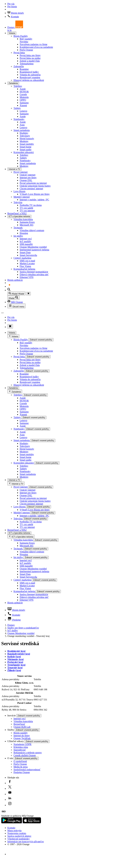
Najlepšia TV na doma (31, 205)
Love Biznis (19, 191)
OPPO (23, 100)
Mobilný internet (22, 197)
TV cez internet (27, 210)
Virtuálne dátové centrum (32, 230)
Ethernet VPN (26, 277)
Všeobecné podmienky (18, 838)
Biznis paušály (21, 733)
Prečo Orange (26, 50)
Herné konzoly (27, 138)
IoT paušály (25, 241)
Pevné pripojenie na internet (33, 183)
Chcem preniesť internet (31, 188)
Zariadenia (13, 83)
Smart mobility (27, 144)
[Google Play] (12, 822)
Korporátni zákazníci (24, 152)
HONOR (24, 91)
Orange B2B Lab (22, 727)
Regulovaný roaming (30, 77)
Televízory (25, 135)
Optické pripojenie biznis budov (35, 186)
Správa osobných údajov (19, 836)
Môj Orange (16, 302)
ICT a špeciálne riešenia (19, 216)
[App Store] (32, 822)
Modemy (24, 141)
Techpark (18, 227)
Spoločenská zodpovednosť (27, 769)
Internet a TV (14, 169)
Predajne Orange (22, 772)
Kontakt (14, 16)
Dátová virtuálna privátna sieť (34, 274)
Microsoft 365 (26, 225)
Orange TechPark (22, 738)
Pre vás (10, 3)
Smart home (25, 146)
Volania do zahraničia (30, 74)
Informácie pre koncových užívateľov (25, 841)
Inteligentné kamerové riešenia (34, 249)
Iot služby (18, 236)
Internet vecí (26, 238)
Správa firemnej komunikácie (34, 271)
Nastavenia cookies (16, 833)
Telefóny (18, 86)
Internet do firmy (22, 735)
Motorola (24, 97)
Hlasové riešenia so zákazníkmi (29, 80)
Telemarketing (26, 63)
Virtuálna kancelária (23, 219)
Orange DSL (26, 180)
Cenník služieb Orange (25, 755)
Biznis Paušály (21, 36)
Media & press (21, 767)
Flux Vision (25, 266)
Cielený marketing (22, 258)
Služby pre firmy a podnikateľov (23, 627)
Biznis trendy (17, 13)
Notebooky (19, 119)
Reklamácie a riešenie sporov (28, 752)
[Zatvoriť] (28, 293)
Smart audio (25, 149)
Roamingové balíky (29, 72)
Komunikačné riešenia (24, 269)
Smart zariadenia (22, 130)
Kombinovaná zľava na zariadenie (36, 47)
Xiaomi (23, 105)
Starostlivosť (20, 750)
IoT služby (12, 630)
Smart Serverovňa (28, 255)
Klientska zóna (21, 747)
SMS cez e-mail (27, 260)
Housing (24, 233)
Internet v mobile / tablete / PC (34, 199)
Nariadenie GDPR (22, 744)
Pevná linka (19, 52)
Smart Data (25, 252)
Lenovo (23, 111)
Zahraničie (19, 66)
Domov (11, 625)
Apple (23, 89)
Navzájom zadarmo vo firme (33, 44)
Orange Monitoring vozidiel (33, 247)
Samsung (24, 102)
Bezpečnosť (19, 724)
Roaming (24, 69)
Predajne (16, 620)
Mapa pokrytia (14, 830)
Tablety (17, 108)
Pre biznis (12, 6)
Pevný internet (21, 172)
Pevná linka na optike (30, 58)
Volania (12, 33)
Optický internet (27, 174)
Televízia (18, 202)
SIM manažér (26, 244)
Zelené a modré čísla (30, 61)
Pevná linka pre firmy (30, 55)
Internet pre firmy (28, 177)
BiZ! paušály (26, 40)
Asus (22, 124)
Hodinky (24, 133)
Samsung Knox (27, 222)
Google (23, 94)
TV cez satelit (26, 208)
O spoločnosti (20, 761)
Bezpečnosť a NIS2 (17, 213)
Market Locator (27, 263)
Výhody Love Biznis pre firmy (35, 194)
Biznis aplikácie (15, 280)
